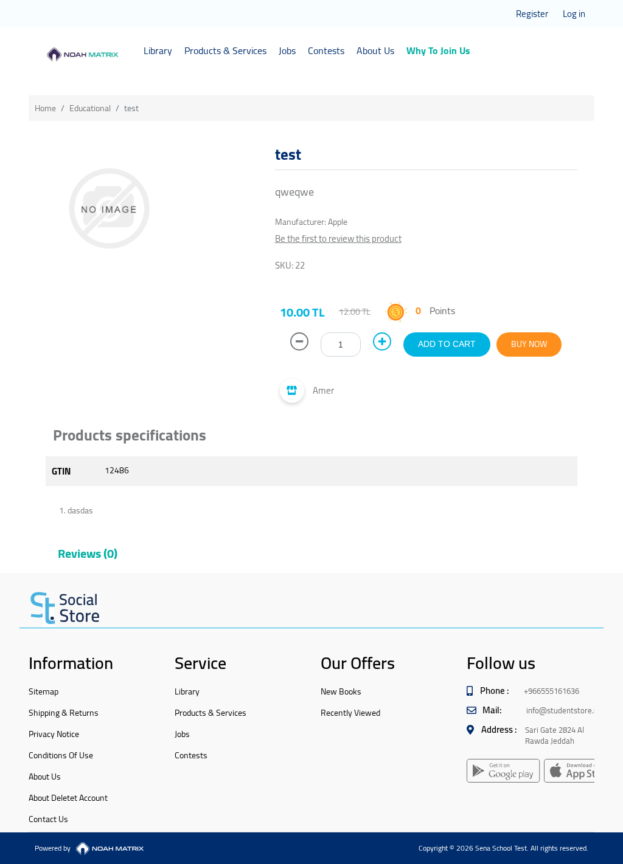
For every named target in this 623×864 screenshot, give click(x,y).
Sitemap (43, 691)
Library (158, 50)
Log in (574, 13)
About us (45, 776)
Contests (326, 50)
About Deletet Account (68, 798)
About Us (375, 50)
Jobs (287, 50)
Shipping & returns (64, 713)
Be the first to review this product (338, 238)
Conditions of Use (61, 755)
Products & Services (225, 50)
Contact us (48, 819)
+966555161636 (551, 691)
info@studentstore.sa (564, 710)
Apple (337, 222)
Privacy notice (54, 734)
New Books (341, 691)
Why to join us (438, 50)
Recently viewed (350, 713)
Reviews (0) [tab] (87, 553)
